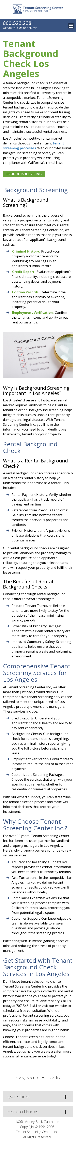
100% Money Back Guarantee (37, 1121)
